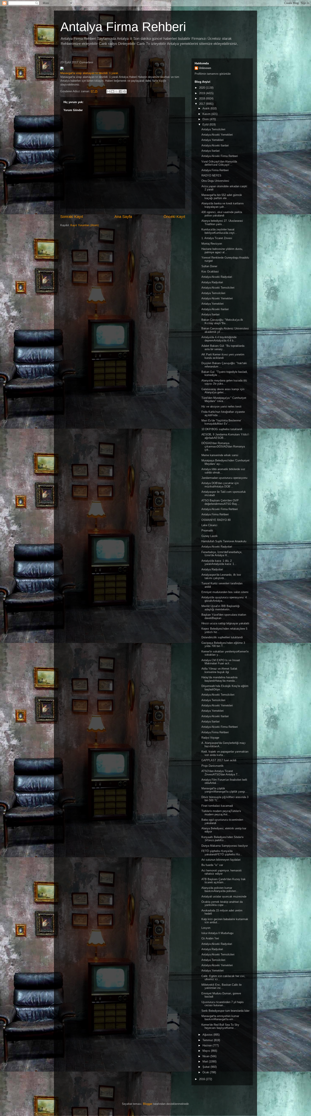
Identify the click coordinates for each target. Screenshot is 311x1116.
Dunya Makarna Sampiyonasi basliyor (224, 845)
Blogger (147, 1103)
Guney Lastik (209, 536)
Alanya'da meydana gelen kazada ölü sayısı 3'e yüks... (224, 382)
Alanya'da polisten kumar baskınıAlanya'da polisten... (219, 889)
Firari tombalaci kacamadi (217, 805)
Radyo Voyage (210, 737)
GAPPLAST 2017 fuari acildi (218, 760)
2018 (202, 98)
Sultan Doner (209, 266)
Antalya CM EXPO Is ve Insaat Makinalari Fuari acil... (220, 662)
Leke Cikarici (209, 525)
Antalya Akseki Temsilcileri (217, 287)
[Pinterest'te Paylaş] (124, 91)
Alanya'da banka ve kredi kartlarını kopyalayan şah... (222, 205)
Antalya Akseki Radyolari (216, 276)
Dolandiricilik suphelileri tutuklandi (222, 637)
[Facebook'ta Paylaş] (120, 91)
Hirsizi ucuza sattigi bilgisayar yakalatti (225, 623)
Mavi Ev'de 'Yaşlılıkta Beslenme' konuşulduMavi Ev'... (221, 422)
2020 (202, 87)
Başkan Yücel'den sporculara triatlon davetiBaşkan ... (223, 616)
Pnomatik (207, 530)
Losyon (205, 927)
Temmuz (208, 1040)
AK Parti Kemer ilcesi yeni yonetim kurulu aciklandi (222, 356)
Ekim (206, 119)
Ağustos (207, 1034)
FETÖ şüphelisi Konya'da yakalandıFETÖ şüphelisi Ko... (221, 852)
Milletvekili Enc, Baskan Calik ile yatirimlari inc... (221, 986)
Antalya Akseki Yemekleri (217, 134)
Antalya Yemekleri (212, 140)
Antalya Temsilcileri (213, 129)
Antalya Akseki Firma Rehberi (219, 156)
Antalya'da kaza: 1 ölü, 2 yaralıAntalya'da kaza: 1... (219, 562)
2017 (202, 103)
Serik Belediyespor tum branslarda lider (225, 1010)
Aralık (206, 108)
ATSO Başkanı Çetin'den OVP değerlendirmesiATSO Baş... (220, 502)
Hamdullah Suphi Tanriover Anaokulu (223, 541)
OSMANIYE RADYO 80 (216, 520)
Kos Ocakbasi (210, 271)
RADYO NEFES (211, 175)
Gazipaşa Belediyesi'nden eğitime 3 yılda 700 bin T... (223, 644)
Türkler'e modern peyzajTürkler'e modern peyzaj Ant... (221, 812)
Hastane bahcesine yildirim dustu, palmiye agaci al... (222, 250)
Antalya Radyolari (212, 282)
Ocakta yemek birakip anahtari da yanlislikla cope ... (222, 903)
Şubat (206, 1066)
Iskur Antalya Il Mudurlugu (217, 933)
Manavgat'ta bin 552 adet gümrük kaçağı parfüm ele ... (221, 196)
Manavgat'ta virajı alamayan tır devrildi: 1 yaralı (89, 73)
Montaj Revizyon (211, 243)
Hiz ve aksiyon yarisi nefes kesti (221, 406)
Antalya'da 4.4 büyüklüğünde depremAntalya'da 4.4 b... (219, 339)
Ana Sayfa (123, 217)
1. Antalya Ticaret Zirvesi (216, 238)
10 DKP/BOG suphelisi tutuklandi (221, 429)
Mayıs (206, 1050)
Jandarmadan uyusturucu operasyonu (224, 477)
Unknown (205, 68)
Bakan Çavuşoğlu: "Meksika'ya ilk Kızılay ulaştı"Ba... (222, 321)
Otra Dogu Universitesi (215, 180)
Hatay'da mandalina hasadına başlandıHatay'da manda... (219, 679)
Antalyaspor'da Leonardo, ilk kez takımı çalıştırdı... (221, 576)
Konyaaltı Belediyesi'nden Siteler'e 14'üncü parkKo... (222, 838)
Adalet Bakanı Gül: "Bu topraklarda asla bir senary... (222, 347)
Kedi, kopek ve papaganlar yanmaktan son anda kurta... (224, 753)
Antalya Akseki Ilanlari (215, 145)
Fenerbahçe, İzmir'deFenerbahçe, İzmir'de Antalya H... (221, 553)
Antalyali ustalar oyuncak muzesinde (223, 896)
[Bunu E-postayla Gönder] (108, 91)
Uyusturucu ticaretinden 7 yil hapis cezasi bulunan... (222, 1003)
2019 (202, 93)
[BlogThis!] (112, 91)
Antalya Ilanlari (210, 150)
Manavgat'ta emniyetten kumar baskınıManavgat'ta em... (220, 1017)
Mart (205, 1061)
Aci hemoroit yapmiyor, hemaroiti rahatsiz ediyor (221, 872)
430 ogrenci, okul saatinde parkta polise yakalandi (221, 214)
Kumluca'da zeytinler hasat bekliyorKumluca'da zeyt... (219, 231)
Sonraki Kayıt (71, 217)
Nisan (206, 1056)
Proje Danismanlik (212, 765)
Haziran (207, 1045)
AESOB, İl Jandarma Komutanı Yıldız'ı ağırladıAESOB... (225, 436)
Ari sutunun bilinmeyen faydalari (221, 859)
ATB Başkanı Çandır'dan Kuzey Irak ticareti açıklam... (223, 881)
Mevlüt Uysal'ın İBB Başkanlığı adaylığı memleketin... (220, 607)
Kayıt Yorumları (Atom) (84, 225)
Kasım (206, 114)
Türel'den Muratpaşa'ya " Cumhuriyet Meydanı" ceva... (223, 399)
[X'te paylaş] (116, 91)
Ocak (206, 1072)
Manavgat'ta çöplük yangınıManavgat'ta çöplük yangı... (224, 790)
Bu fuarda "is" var (212, 865)
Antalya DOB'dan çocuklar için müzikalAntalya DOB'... (220, 485)
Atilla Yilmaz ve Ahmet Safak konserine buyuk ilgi (219, 670)
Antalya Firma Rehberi (123, 27)
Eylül (205, 124)
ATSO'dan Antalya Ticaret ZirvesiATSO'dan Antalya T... (220, 772)
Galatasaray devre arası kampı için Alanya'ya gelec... (222, 391)
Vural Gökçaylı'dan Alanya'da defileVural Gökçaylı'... (219, 163)
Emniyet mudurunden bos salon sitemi (224, 592)
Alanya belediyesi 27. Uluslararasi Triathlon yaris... (222, 222)
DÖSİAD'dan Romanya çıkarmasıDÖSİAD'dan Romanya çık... (223, 446)
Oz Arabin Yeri (210, 938)
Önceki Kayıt (174, 217)
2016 (202, 1079)
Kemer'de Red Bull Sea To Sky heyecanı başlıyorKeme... (220, 1026)
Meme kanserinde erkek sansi (219, 455)
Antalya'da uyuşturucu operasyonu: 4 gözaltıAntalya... (224, 599)
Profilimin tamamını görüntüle (213, 73)
